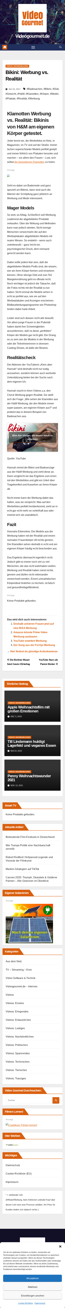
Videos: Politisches (17, 1045)
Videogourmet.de (32, 36)
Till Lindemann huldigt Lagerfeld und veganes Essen (32, 743)
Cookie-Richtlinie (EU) (19, 1173)
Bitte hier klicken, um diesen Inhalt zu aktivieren (32, 437)
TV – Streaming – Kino (19, 969)
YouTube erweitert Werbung (30, 640)
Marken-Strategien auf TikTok (22, 869)
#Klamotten (32, 93)
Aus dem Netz (14, 961)
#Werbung (34, 98)
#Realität (22, 98)
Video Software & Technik (20, 978)
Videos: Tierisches (16, 1070)
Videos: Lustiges (15, 1028)
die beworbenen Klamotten (29, 162)
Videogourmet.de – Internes (21, 986)
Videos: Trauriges (16, 1078)
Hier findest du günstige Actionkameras (34, 651)
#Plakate (10, 98)
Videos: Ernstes (15, 1003)
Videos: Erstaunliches (18, 1020)
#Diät (56, 89)
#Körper (44, 93)
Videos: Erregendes (17, 1011)
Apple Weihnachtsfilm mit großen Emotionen (29, 709)
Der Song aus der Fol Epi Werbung (34, 645)
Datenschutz (40, 1303)
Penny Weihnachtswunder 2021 (29, 778)
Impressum (12, 1182)
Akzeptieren (32, 1278)
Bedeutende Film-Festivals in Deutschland (30, 837)
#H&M (20, 93)
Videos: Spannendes (18, 1053)
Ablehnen (32, 1287)
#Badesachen (34, 89)
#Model (54, 93)
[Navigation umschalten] (33, 47)
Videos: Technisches (18, 1061)
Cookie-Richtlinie (25, 1303)
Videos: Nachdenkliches (17, 66)
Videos (10, 994)
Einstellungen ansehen (32, 1295)
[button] (60, 1246)
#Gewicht (11, 93)
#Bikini (47, 89)
